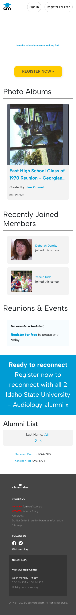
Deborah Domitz (46, 245)
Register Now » (38, 71)
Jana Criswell (35, 187)
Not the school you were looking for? (38, 45)
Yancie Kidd (43, 277)
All (46, 435)
